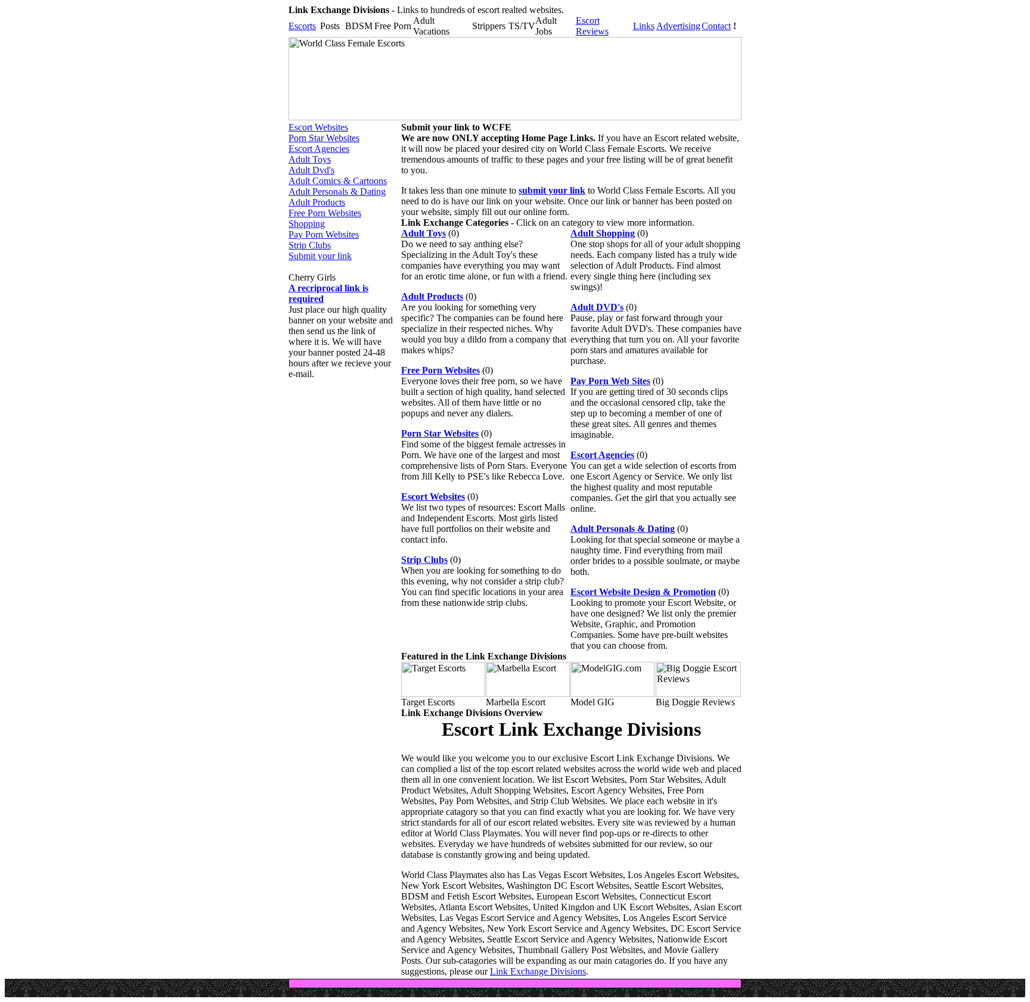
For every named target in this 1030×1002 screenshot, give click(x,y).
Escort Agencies (318, 149)
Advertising (678, 26)
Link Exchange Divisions (538, 971)
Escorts (302, 26)
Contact (716, 26)
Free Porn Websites (324, 213)
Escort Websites (318, 127)
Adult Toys (309, 159)
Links (643, 26)
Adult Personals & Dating (337, 191)
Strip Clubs (309, 245)
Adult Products (316, 202)
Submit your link (320, 256)
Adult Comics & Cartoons (337, 181)
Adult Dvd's (311, 170)
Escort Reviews (592, 25)
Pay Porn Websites (323, 234)
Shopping (306, 224)
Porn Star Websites (323, 138)
